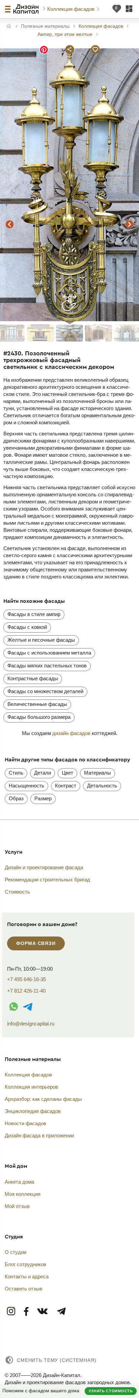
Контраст (65, 785)
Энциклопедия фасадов (33, 1111)
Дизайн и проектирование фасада (44, 867)
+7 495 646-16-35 (26, 979)
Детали (42, 773)
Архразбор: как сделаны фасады (43, 1099)
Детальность (102, 785)
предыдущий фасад (9, 224)
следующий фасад (129, 224)
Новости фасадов (25, 1123)
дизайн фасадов (71, 733)
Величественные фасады (37, 704)
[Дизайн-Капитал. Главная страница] (27, 9)
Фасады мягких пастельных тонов (47, 665)
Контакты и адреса (27, 1276)
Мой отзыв (17, 1206)
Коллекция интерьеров (31, 1087)
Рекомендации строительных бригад (47, 879)
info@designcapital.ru (30, 1023)
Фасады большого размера (39, 717)
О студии (15, 1252)
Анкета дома (19, 1182)
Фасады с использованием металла (49, 653)
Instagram (11, 1311)
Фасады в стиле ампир (33, 614)
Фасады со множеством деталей (45, 691)
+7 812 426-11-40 (26, 991)
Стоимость (17, 892)
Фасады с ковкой (27, 627)
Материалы (97, 773)
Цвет (67, 773)
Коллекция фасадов (71, 9)
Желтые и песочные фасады (41, 640)
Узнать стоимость (111, 1391)
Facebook (26, 1311)
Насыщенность (26, 785)
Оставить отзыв (23, 1289)
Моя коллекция (22, 1194)
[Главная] (9, 26)
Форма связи (35, 943)
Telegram (61, 1311)
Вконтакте (43, 1311)
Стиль (16, 773)
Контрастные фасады (32, 678)
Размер (43, 798)
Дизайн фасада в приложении (39, 1135)
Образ (16, 798)
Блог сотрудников (25, 1264)
